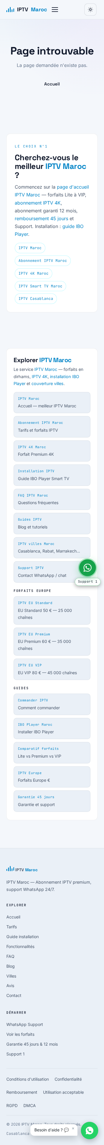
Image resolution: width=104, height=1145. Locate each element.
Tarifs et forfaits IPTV (40, 426)
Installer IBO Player (36, 728)
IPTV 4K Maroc (33, 273)
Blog (10, 966)
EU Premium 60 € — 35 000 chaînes (44, 641)
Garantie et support (36, 801)
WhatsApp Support (24, 1024)
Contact (13, 995)
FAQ (10, 956)
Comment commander (39, 704)
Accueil (52, 84)
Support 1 (15, 1053)
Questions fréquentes (38, 499)
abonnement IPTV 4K (38, 203)
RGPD (12, 1105)
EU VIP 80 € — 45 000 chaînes (47, 669)
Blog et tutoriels (32, 523)
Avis (10, 985)
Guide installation (22, 936)
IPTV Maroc (65, 166)
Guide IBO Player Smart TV (43, 475)
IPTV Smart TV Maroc (40, 286)
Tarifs (11, 926)
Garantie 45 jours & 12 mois (32, 1044)
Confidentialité (68, 1079)
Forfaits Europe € (34, 777)
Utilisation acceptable (63, 1092)
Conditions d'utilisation (27, 1079)
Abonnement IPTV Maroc (42, 260)
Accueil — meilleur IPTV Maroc (47, 402)
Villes (11, 975)
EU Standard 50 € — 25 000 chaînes (45, 610)
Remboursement (21, 1092)
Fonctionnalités (20, 946)
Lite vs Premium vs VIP (39, 752)
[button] (54, 9)
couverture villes (47, 383)
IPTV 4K (40, 376)
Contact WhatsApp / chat (42, 572)
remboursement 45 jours (41, 218)
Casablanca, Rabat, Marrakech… (49, 547)
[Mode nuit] (90, 9)
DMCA (29, 1105)
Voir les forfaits (20, 1034)
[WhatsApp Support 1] (87, 567)
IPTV (32, 9)
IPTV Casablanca (35, 298)
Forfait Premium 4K (36, 451)
